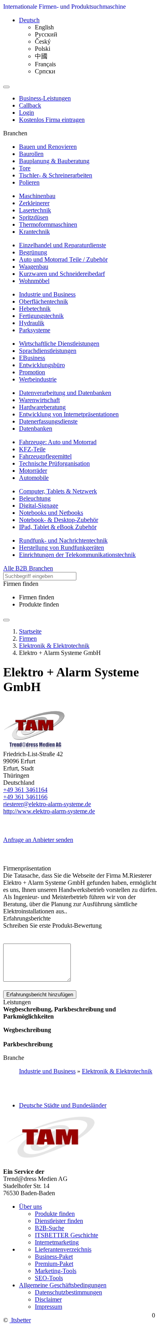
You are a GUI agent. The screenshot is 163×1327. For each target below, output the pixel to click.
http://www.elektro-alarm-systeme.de (49, 811)
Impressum (48, 1306)
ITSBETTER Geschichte (66, 1235)
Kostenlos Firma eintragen (52, 119)
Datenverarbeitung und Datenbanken (65, 392)
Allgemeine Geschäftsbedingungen (62, 1285)
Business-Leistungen (45, 98)
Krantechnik (34, 231)
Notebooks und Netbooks (51, 512)
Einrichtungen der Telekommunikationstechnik (77, 554)
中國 (41, 56)
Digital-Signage (38, 505)
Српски (45, 71)
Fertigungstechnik (41, 315)
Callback (30, 105)
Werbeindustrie (38, 379)
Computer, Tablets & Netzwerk (58, 491)
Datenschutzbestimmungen (68, 1292)
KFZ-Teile (32, 449)
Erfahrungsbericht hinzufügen (39, 995)
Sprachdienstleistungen (47, 350)
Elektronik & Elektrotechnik (117, 1071)
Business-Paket (54, 1256)
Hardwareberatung (42, 407)
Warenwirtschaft (39, 400)
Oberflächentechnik (43, 301)
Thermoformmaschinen (48, 224)
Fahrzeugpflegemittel (45, 456)
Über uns (30, 1206)
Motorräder (33, 470)
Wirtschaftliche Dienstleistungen (59, 343)
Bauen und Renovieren (48, 146)
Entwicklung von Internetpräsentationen (69, 414)
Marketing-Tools (55, 1270)
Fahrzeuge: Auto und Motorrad (58, 442)
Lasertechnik (35, 210)
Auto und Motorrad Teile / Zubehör (63, 259)
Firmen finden (36, 597)
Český (43, 41)
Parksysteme (34, 330)
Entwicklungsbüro (42, 365)
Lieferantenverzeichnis (63, 1249)
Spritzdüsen (33, 217)
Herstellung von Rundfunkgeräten (61, 547)
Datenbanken (35, 428)
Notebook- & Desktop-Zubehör (58, 519)
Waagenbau (33, 266)
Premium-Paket (54, 1263)
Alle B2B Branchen (28, 568)
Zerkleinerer (34, 203)
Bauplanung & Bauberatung (54, 161)
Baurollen (31, 153)
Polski (42, 48)
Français (45, 64)
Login (26, 112)
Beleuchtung (35, 498)
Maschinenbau (37, 196)
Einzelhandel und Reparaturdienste (62, 245)
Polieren (29, 182)
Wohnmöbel (34, 280)
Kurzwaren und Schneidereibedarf (62, 273)
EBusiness (32, 357)
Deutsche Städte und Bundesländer (62, 1105)
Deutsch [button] (29, 20)
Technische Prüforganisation (54, 463)
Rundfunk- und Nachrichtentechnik (63, 540)
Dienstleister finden (59, 1220)
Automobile (34, 477)
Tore (24, 168)
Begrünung (33, 252)
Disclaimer (48, 1299)
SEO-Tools (49, 1278)
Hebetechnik (35, 308)
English (44, 27)
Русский (46, 34)
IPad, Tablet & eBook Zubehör (58, 527)
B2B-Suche (49, 1228)
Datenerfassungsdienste (48, 421)
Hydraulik (31, 323)
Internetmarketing (57, 1242)
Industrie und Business (47, 294)
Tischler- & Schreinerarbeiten (55, 175)
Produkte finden (39, 604)
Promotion (32, 372)
